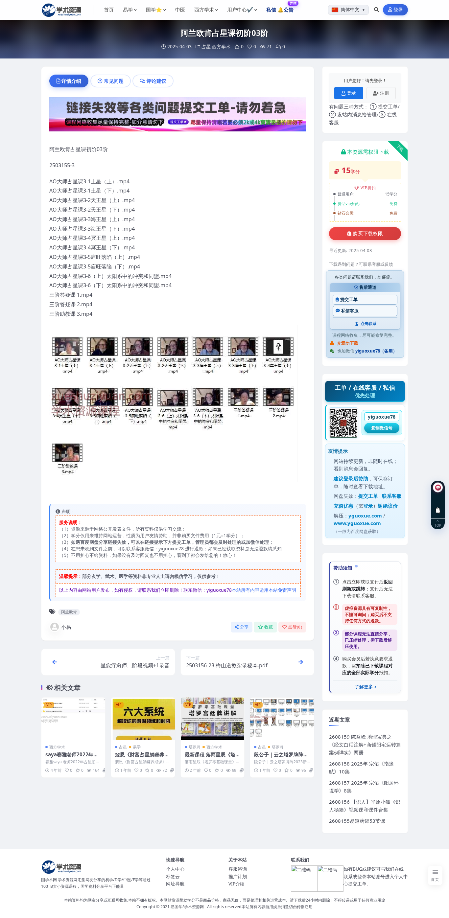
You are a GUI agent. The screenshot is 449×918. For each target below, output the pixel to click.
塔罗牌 (195, 747)
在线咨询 (438, 505)
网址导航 (175, 884)
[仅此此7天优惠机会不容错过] (177, 116)
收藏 (268, 627)
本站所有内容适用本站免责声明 (264, 590)
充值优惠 (343, 505)
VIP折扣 (368, 188)
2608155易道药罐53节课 (357, 820)
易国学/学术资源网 (187, 906)
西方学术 (221, 46)
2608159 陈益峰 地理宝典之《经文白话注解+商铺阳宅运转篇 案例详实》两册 (365, 744)
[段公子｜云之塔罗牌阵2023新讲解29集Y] (282, 719)
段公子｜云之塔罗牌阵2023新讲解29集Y (281, 757)
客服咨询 (237, 869)
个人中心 (175, 869)
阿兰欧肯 (69, 612)
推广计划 (237, 876)
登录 (398, 9)
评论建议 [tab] (156, 81)
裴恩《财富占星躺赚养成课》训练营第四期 (142, 757)
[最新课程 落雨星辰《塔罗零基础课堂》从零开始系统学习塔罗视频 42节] (213, 719)
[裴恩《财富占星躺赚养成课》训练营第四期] (143, 719)
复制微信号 (381, 428)
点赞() (295, 627)
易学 (137, 747)
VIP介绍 (236, 884)
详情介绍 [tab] (71, 81)
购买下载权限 (368, 233)
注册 (384, 93)
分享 (244, 627)
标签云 (173, 876)
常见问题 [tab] (114, 81)
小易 (66, 627)
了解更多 (364, 687)
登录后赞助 (355, 478)
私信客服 (350, 310)
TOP (438, 525)
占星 (206, 46)
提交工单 (349, 299)
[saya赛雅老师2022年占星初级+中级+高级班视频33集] (73, 719)
